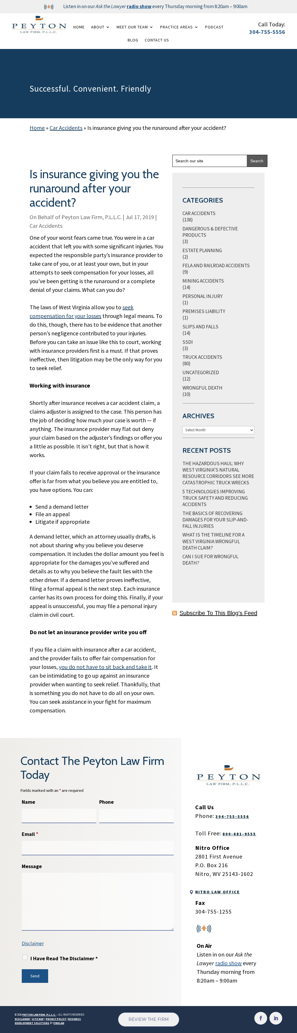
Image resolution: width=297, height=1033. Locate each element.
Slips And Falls (200, 326)
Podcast (214, 27)
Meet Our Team (132, 27)
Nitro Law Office (217, 891)
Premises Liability (203, 311)
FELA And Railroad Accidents (216, 265)
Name (28, 802)
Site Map (38, 1019)
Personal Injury (202, 296)
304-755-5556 (267, 31)
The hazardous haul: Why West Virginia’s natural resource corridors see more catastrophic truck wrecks (218, 473)
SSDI (187, 342)
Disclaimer (33, 943)
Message (32, 866)
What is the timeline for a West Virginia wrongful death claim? (213, 541)
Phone (106, 802)
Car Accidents (46, 225)
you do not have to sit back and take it (105, 666)
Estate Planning (202, 250)
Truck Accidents (202, 357)
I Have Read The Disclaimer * (64, 958)
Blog (133, 40)
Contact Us (157, 40)
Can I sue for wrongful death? (210, 559)
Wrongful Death (202, 388)
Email (30, 834)
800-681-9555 (239, 833)
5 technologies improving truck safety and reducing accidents (215, 498)
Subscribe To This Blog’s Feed (218, 613)
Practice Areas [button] (176, 27)
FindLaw (58, 1023)
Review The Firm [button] (148, 1019)
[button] (291, 991)
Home (79, 27)
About (97, 27)
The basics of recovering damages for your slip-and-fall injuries (215, 519)
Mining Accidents (203, 281)
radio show (139, 6)
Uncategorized (200, 372)
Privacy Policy (56, 1019)
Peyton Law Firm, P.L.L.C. (91, 217)
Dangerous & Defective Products (210, 231)
